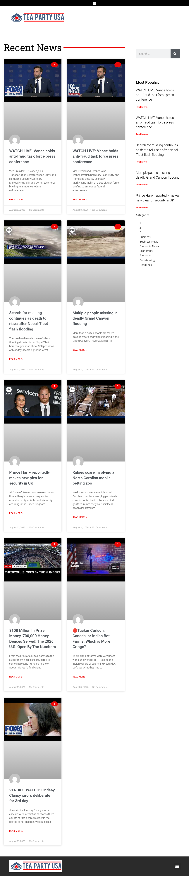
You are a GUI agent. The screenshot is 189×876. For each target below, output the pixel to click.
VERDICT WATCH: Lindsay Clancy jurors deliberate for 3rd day (32, 795)
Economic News (149, 246)
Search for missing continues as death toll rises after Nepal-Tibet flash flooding (157, 149)
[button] (95, 3)
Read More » (16, 199)
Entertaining (147, 260)
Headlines (146, 265)
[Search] (175, 53)
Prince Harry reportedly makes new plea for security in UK (29, 477)
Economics (146, 250)
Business (145, 237)
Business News (149, 241)
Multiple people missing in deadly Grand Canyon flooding (95, 318)
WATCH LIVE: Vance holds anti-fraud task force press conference (32, 156)
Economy (145, 255)
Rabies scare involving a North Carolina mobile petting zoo (93, 477)
